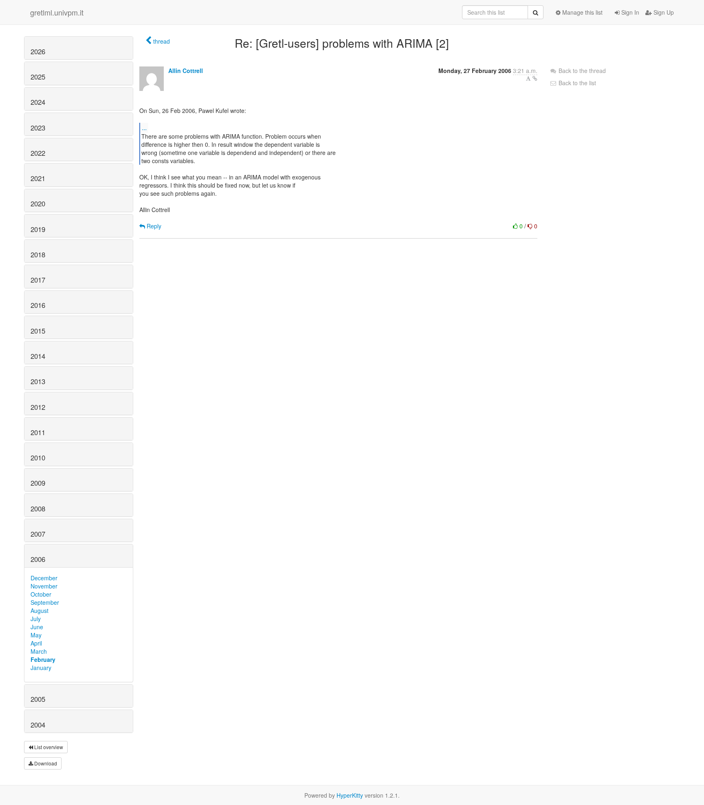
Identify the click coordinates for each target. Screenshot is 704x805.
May (36, 635)
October (41, 594)
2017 (38, 280)
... (144, 127)
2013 (38, 381)
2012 (38, 407)
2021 (38, 178)
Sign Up (663, 12)
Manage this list (582, 12)
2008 (38, 508)
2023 (38, 128)
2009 (38, 483)
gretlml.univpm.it (57, 12)
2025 (38, 77)
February (43, 659)
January (41, 667)
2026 (38, 51)
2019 (38, 229)
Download (45, 763)
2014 (38, 356)
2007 (38, 534)
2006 (38, 559)
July (36, 619)
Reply (153, 226)
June (37, 627)
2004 (38, 725)
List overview (48, 746)
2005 (38, 699)
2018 (38, 254)
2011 (38, 432)
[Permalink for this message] (534, 78)
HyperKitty (350, 795)
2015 (38, 331)
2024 (38, 102)
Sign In (629, 12)
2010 (38, 457)
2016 (38, 305)
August (39, 610)
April (36, 643)
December (44, 578)
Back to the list (576, 83)
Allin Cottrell (185, 70)
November (44, 586)
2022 (38, 153)
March (39, 651)
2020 (38, 203)
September (45, 602)
